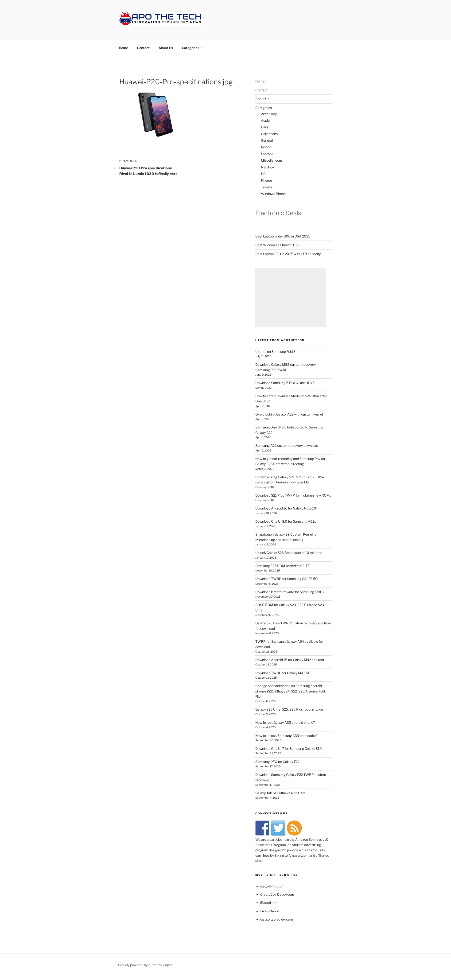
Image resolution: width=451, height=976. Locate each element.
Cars (264, 127)
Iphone (266, 147)
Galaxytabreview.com (276, 919)
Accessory (269, 114)
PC (263, 174)
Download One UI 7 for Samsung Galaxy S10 (288, 748)
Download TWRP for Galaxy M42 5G (282, 673)
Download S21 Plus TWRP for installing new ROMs (293, 495)
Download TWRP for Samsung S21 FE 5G (286, 579)
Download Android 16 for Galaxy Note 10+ (286, 508)
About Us (166, 48)
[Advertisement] (290, 297)
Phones (266, 180)
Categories (190, 48)
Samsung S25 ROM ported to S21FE (282, 566)
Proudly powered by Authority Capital (145, 965)
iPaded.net (268, 903)
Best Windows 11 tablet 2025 (277, 245)
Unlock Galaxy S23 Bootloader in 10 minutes (288, 553)
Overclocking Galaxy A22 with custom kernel (289, 414)
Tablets (266, 187)
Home (123, 48)
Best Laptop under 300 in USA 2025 (282, 236)
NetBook (268, 167)
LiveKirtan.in (269, 911)
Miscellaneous (272, 160)
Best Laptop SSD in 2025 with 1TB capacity (288, 254)
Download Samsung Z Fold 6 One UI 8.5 (285, 383)
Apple (265, 120)
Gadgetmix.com (272, 886)
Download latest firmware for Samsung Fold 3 (289, 592)
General (267, 140)
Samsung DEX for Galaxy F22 (277, 762)
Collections (269, 134)
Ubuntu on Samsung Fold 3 (275, 352)
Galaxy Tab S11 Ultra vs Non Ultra (280, 793)
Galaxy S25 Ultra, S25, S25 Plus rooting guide (289, 709)
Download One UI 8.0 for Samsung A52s (285, 521)
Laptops (267, 154)
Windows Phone (273, 194)
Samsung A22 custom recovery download (286, 445)
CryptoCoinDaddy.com (277, 894)
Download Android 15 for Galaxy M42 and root (289, 660)
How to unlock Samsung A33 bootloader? (286, 736)
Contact (143, 48)
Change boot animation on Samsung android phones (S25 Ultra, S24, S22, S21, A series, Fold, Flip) (290, 691)
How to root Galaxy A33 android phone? (285, 722)
